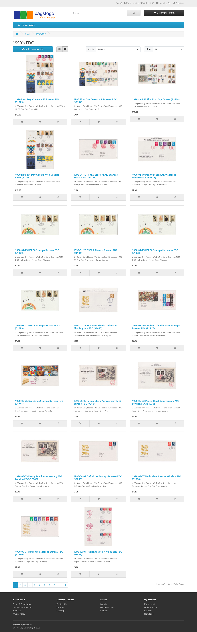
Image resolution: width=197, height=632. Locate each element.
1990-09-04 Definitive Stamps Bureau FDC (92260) (39, 553)
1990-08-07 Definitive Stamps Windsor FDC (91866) (156, 478)
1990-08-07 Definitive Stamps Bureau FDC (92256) (98, 478)
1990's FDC (41, 34)
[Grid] (65, 49)
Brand (27, 34)
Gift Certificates (107, 607)
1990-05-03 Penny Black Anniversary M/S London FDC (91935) (155, 402)
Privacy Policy (19, 613)
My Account (149, 604)
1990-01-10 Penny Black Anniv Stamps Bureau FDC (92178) (96, 176)
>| (65, 585)
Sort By (91, 49)
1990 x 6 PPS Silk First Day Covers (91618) (155, 99)
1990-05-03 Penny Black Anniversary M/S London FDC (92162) (38, 478)
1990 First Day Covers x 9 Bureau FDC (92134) (95, 101)
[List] (59, 49)
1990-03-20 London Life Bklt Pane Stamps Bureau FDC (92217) (156, 327)
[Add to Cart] (22, 122)
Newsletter (149, 613)
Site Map (60, 610)
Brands (103, 604)
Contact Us (61, 604)
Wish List (148, 610)
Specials (104, 610)
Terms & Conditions (22, 604)
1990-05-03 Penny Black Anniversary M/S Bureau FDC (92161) (97, 402)
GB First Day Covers (26, 25)
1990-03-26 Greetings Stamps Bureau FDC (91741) (39, 402)
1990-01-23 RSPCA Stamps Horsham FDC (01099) (38, 327)
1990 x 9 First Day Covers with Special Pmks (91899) (37, 176)
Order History (150, 607)
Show (148, 49)
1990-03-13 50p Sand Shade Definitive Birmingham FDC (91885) (95, 327)
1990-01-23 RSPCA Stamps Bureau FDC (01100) (37, 251)
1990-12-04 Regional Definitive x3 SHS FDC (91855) (98, 553)
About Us (17, 610)
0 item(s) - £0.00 (165, 12)
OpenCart (27, 624)
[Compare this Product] (58, 122)
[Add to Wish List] (40, 122)
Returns (60, 607)
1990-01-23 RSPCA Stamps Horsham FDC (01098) (155, 251)
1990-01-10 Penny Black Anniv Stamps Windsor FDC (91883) (154, 176)
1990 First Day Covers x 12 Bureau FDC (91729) (37, 101)
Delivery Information (22, 607)
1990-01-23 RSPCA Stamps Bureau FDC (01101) (95, 251)
